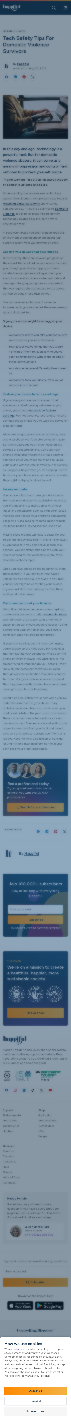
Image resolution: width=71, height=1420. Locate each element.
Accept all (35, 1390)
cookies (17, 1349)
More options (35, 1411)
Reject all (35, 1401)
